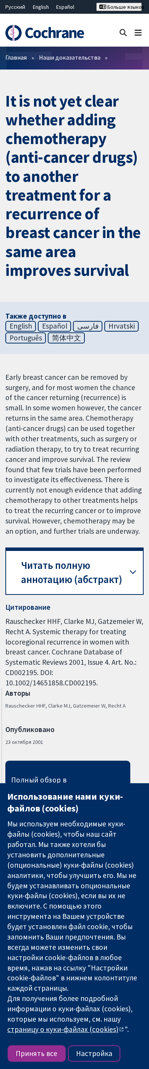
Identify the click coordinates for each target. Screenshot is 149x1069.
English (41, 6)
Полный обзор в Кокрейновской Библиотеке (60, 784)
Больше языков (124, 6)
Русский (15, 6)
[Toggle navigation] (138, 32)
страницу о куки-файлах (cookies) (62, 1029)
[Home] (44, 33)
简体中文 (66, 337)
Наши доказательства (69, 57)
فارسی (88, 325)
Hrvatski (122, 325)
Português (26, 337)
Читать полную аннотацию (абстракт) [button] (71, 572)
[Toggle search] (123, 32)
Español (65, 6)
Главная (16, 57)
